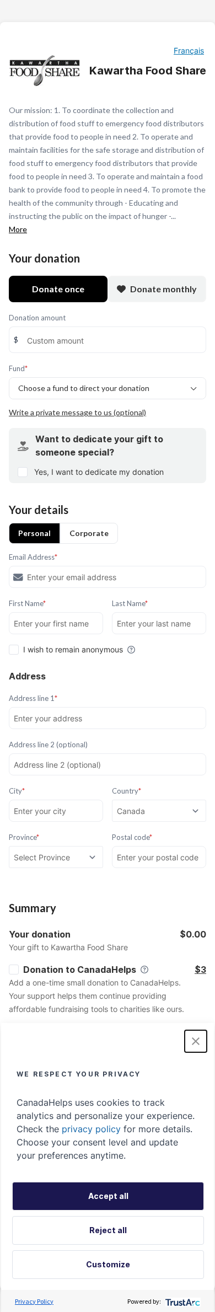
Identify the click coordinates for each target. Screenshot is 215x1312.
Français (189, 50)
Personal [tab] (34, 533)
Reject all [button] (108, 1230)
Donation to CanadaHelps (79, 969)
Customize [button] (108, 1264)
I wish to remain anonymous (73, 649)
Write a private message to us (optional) (77, 412)
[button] (196, 1041)
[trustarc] (181, 1301)
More (18, 229)
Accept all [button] (108, 1196)
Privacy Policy (34, 1301)
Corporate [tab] (89, 533)
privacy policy (91, 1128)
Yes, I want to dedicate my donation (99, 471)
